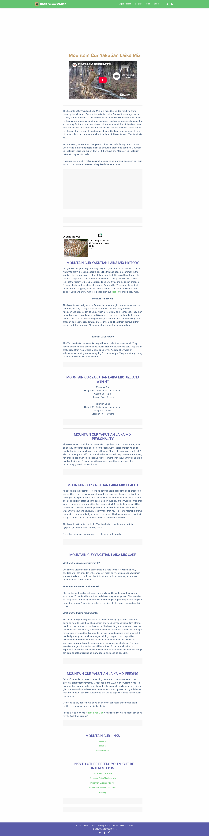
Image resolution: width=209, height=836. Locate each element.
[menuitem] (125, 4)
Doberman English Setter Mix (102, 783)
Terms (115, 825)
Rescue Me (103, 741)
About (78, 825)
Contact (86, 825)
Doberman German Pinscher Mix (102, 787)
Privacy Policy (104, 825)
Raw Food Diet (95, 712)
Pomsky (102, 792)
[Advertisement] (104, 30)
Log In (156, 4)
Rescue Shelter (102, 750)
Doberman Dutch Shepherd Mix (103, 778)
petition (115, 292)
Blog (148, 4)
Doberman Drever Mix (102, 773)
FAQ (93, 825)
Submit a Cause (126, 825)
